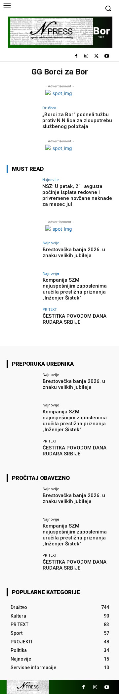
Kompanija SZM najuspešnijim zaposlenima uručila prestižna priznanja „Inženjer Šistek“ (75, 289)
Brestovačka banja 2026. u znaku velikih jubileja (74, 252)
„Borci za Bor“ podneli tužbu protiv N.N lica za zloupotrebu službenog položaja (77, 120)
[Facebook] (76, 56)
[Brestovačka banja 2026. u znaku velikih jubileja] (22, 254)
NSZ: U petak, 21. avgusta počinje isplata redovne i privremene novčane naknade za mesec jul (77, 195)
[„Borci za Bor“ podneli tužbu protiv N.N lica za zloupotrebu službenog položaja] (22, 119)
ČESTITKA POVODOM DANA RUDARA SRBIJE (74, 319)
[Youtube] (106, 56)
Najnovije (50, 179)
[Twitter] (96, 56)
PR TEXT (50, 309)
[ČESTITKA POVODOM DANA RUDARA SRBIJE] (22, 321)
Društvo (49, 108)
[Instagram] (86, 56)
